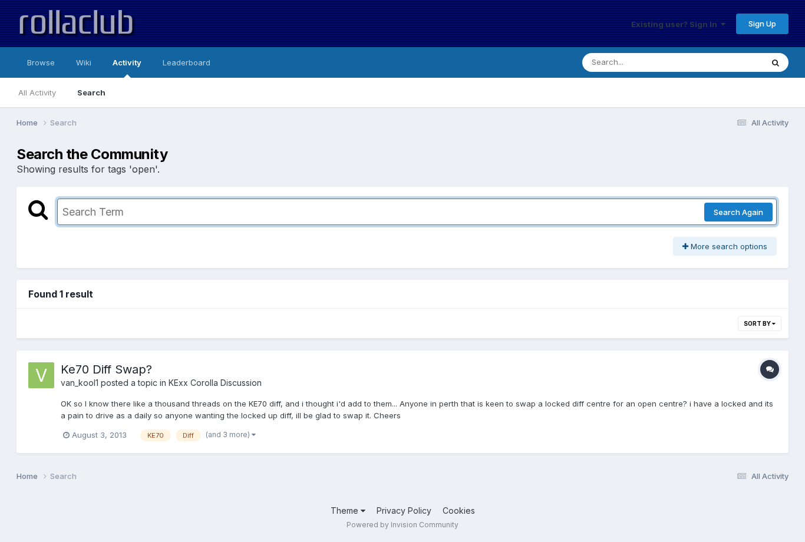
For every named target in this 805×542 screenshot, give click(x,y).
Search (91, 92)
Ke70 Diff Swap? (106, 369)
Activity (127, 62)
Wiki (83, 62)
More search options (727, 246)
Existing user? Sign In (676, 24)
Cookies (459, 510)
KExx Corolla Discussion (215, 383)
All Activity (37, 92)
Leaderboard (186, 62)
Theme (346, 510)
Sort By (758, 323)
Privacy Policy (404, 510)
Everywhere (726, 62)
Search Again (738, 212)
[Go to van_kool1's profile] (41, 375)
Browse (41, 62)
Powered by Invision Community (402, 524)
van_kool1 (79, 383)
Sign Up (762, 23)
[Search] (775, 62)
